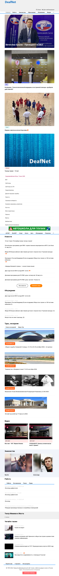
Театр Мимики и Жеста (14, 514)
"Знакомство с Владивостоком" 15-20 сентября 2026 (21, 369)
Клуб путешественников (12, 225)
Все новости (22, 285)
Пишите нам (9, 563)
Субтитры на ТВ (9, 186)
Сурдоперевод (9, 190)
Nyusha (7, 475)
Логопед (7, 501)
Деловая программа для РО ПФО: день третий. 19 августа (22, 279)
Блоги (26, 233)
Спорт (20, 233)
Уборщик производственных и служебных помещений (21, 508)
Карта (20, 569)
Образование (31, 12)
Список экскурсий (11, 327)
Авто (32, 233)
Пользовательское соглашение (31, 569)
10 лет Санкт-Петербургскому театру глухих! (18, 241)
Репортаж (48, 233)
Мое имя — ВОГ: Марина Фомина (14, 443)
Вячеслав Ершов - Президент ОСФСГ (24, 44)
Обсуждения (39, 233)
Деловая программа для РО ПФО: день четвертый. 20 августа (23, 275)
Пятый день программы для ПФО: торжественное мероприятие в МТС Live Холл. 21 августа (29, 246)
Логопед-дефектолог (11, 488)
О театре (7, 517)
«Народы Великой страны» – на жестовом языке (19, 266)
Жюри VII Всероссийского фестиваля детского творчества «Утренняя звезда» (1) (30, 311)
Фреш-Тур (21, 327)
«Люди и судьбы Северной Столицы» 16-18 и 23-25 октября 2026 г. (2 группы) (28, 347)
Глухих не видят (19, 527)
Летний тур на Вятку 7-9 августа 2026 (16, 414)
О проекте (17, 563)
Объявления (41, 12)
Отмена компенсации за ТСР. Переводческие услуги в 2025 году (34, 546)
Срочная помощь (29, 572)
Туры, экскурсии (11, 324)
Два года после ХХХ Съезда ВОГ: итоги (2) (17, 296)
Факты (7, 218)
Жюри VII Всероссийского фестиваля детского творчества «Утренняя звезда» (29, 252)
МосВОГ (14, 233)
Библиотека (8, 221)
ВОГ (6, 179)
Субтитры (8, 183)
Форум (49, 12)
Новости (8, 237)
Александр (36, 475)
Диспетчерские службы (12, 193)
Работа (14, 12)
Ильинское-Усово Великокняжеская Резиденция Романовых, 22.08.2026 (27, 391)
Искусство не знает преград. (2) (14, 317)
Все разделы (26, 563)
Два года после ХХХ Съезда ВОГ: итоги (16, 270)
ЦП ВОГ (8, 233)
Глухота (7, 197)
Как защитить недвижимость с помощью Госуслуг (30, 555)
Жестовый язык (10, 211)
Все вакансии (17, 483)
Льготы (7, 207)
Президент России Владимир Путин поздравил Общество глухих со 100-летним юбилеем (29, 259)
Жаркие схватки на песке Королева (16, 130)
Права (31, 483)
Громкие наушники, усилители (13, 204)
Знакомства (22, 12)
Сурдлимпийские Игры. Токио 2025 (15, 176)
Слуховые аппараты (11, 200)
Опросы (7, 214)
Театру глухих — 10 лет (12, 171)
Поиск (25, 483)
